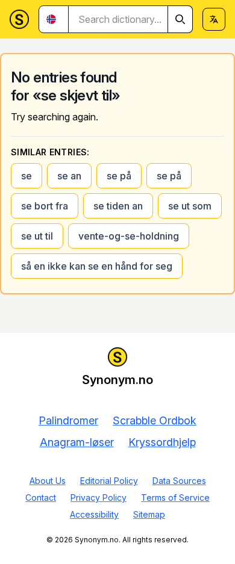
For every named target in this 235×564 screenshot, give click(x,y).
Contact (40, 497)
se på (119, 176)
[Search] (180, 19)
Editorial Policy (109, 481)
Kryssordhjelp (162, 442)
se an (69, 176)
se (26, 176)
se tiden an (118, 206)
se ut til (37, 236)
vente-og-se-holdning (128, 236)
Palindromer (68, 420)
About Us (48, 481)
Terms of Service (175, 497)
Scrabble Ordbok (154, 420)
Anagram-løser (77, 442)
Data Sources (179, 481)
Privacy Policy (98, 497)
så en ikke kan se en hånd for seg (96, 266)
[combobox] (131, 19)
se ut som (190, 206)
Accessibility (94, 514)
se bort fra (44, 206)
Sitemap (149, 514)
